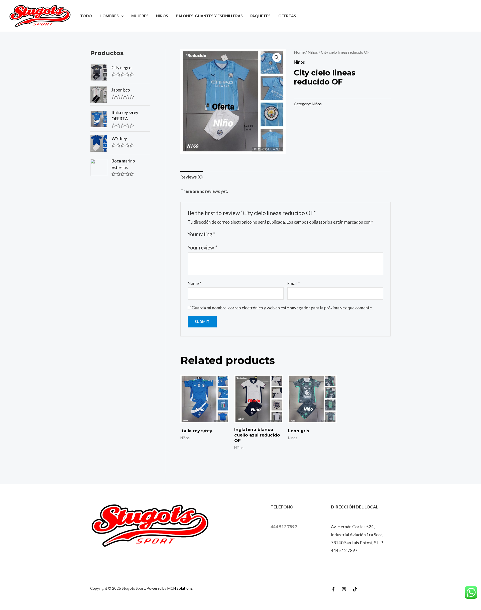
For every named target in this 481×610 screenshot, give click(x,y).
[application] (121, 16)
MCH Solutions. (180, 588)
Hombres (109, 16)
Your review (202, 247)
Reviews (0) (191, 177)
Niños (162, 16)
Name (194, 283)
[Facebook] (333, 589)
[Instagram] (344, 589)
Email (293, 283)
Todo (86, 16)
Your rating (201, 234)
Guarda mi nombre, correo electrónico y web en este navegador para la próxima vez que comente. (282, 307)
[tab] (191, 177)
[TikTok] (354, 589)
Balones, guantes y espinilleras (209, 16)
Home (299, 52)
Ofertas (287, 16)
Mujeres (140, 16)
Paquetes (260, 16)
